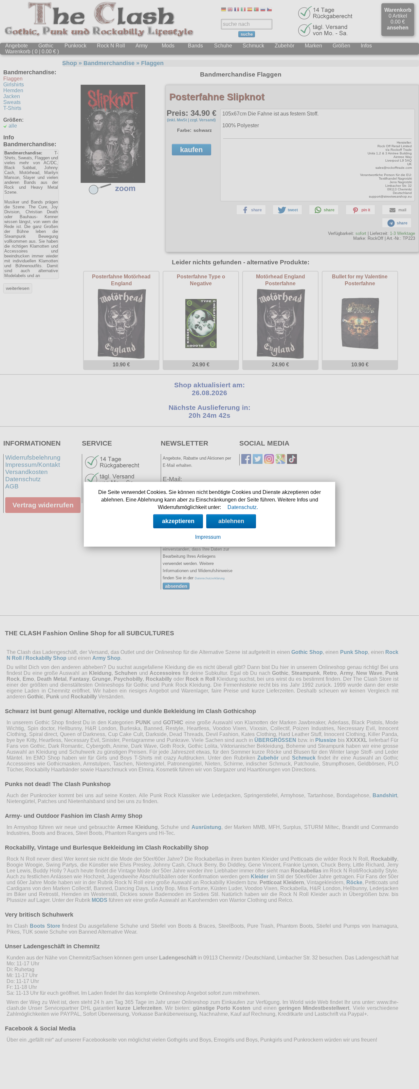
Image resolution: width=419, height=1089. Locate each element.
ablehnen (231, 521)
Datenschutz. (243, 507)
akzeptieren (178, 521)
